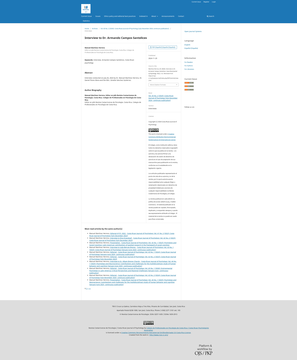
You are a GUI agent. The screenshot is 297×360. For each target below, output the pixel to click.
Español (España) (191, 48)
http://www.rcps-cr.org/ (158, 335)
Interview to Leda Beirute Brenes (123, 247)
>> (90, 288)
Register (206, 2)
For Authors (188, 66)
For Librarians (189, 69)
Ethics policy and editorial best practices (120, 16)
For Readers (188, 62)
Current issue (86, 16)
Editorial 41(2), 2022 (118, 233)
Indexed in (143, 16)
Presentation (115, 243)
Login (214, 2)
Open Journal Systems (193, 31)
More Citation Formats (158, 85)
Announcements (168, 16)
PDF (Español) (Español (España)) (163, 47)
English (187, 45)
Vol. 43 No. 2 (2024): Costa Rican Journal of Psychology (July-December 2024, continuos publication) (135, 28)
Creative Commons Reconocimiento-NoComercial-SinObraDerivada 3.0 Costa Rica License (156, 332)
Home (87, 28)
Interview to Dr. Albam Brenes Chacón (125, 261)
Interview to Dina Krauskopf (121, 238)
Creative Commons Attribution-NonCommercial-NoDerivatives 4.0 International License (162, 137)
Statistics (86, 21)
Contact (181, 16)
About (154, 16)
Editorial (113, 252)
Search (211, 16)
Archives (95, 28)
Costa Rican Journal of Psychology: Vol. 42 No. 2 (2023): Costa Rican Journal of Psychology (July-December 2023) (132, 239)
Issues (97, 16)
